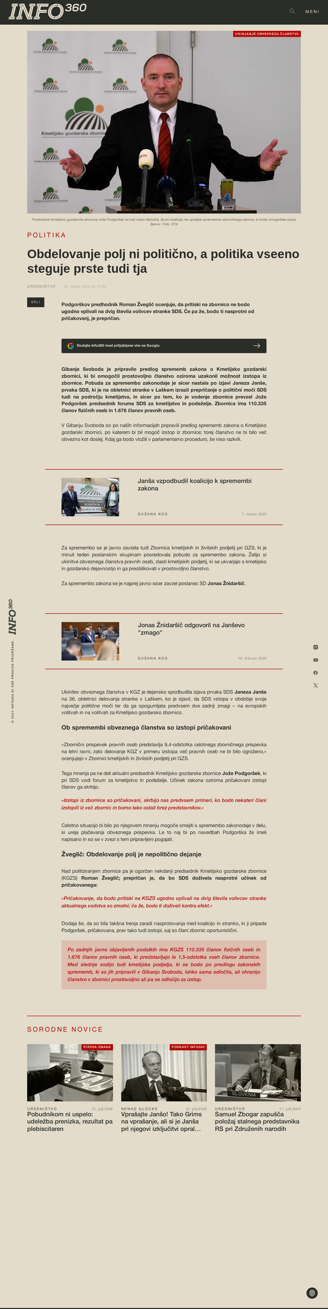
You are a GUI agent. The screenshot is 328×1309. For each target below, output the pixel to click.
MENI (312, 12)
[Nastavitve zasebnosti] (312, 1293)
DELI (35, 302)
